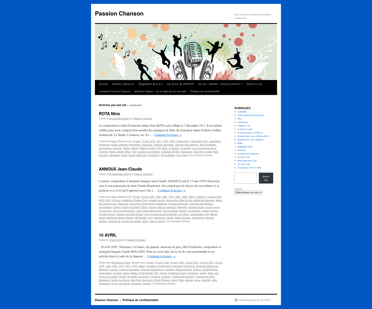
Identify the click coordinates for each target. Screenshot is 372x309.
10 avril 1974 (207, 262)
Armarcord (104, 144)
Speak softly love (137, 155)
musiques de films (170, 151)
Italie (164, 148)
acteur (141, 266)
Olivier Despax (162, 280)
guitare (203, 273)
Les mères (183, 214)
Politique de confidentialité (204, 91)
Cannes (114, 269)
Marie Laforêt (117, 151)
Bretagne (103, 269)
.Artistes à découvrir (122, 84)
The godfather (167, 155)
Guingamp (192, 273)
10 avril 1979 (148, 141)
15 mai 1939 (147, 196)
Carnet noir (243, 122)
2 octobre (200, 196)
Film (159, 148)
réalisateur (114, 155)
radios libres (197, 217)
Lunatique (155, 276)
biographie (134, 144)
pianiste (189, 280)
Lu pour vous (244, 156)
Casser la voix (254, 84)
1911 (159, 141)
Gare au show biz (166, 207)
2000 (101, 200)
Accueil (103, 84)
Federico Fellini (147, 148)
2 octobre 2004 (214, 196)
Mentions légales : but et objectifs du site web (160, 91)
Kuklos (182, 210)
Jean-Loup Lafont (108, 276)
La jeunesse (193, 210)
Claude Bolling (210, 269)
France (152, 207)
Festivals (242, 149)
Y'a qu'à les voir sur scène (249, 167)
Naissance (186, 151)
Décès (134, 148)
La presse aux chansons (248, 153)
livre (207, 214)
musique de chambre (149, 151)
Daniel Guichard (131, 207)
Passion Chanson (119, 13)
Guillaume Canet (177, 273)
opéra (208, 151)
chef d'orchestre (207, 144)
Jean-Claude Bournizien (149, 210)
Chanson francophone (186, 144)
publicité (206, 280)
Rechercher (266, 178)
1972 (165, 141)
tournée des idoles (131, 221)
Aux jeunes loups (108, 203)
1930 (108, 266)
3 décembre (182, 141)
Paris (181, 280)
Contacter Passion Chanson (115, 91)
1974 (171, 196)
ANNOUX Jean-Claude (120, 169)
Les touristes (196, 214)
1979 (172, 141)
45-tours (116, 200)
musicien (166, 276)
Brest (144, 203)
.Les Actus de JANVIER (180, 84)
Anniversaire (164, 266)
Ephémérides (146, 273)
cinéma (197, 269)
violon (145, 221)
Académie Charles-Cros (134, 200)
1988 (184, 196)
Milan (128, 151)
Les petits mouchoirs (137, 276)
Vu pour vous (244, 163)
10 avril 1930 (162, 262)
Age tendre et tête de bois (179, 200)
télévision (136, 283)
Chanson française (163, 144)
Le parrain (185, 148)
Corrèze (117, 207)
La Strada (173, 148)
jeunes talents (170, 210)
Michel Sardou (126, 217)
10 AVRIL (108, 235)
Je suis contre (212, 207)
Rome (124, 155)
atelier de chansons (204, 200)
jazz (216, 273)
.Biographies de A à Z (150, 84)
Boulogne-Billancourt (207, 266)
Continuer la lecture (168, 135)
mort (134, 151)
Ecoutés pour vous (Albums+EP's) (254, 136)
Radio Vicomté (182, 217)
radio (214, 280)
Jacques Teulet (196, 207)
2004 (108, 200)
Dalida (126, 148)
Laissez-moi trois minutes (129, 214)
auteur (219, 200)
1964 (164, 196)
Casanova (146, 144)
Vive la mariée (157, 221)
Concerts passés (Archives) (250, 132)
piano (197, 280)
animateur (151, 266)
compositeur (105, 148)
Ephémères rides (121, 262)
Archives (238, 188)
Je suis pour (105, 210)
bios (114, 141)
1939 (158, 196)
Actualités (242, 111)
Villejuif (146, 283)
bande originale (119, 144)
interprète (182, 207)
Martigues (112, 217)
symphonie (153, 155)
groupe (163, 273)
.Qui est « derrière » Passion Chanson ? (219, 84)
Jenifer (122, 276)
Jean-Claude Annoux (124, 210)
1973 (121, 266)
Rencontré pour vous (247, 160)
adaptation (215, 141)
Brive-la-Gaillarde (157, 203)
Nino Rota (199, 151)
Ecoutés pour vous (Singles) (251, 139)
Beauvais (123, 203)
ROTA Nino (109, 113)
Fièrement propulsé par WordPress (254, 299)
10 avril (136, 141)
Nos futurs (147, 280)
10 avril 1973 (192, 262)
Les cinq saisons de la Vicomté (160, 214)
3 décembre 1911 (199, 141)
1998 (191, 196)
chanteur (169, 269)
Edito (240, 142)
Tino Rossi (181, 155)
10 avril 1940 (177, 262)
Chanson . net (244, 125)
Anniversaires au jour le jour (251, 115)
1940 (114, 266)
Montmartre (141, 217)
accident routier (156, 200)
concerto (117, 148)
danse (126, 273)
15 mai (136, 196)
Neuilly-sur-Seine (120, 280)
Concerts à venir (245, 129)
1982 (177, 196)
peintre (170, 217)
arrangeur (177, 266)
